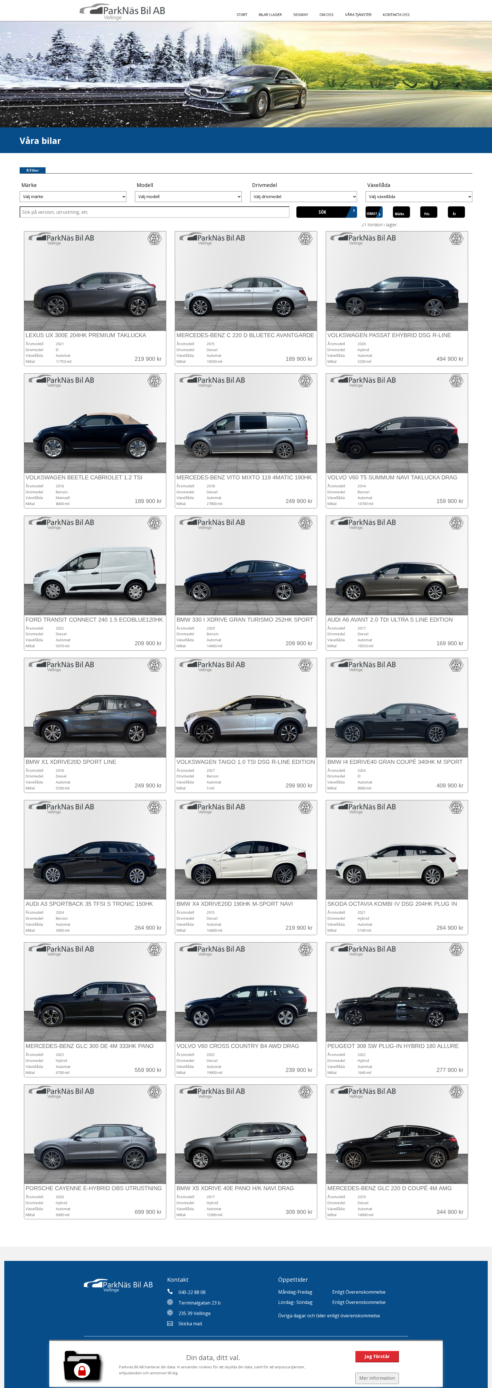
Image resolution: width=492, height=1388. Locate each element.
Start (242, 14)
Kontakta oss (396, 14)
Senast (371, 213)
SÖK (322, 212)
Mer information (377, 1378)
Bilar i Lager (270, 14)
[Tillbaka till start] (122, 11)
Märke (399, 213)
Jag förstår (377, 1356)
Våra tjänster (358, 14)
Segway (300, 14)
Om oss (326, 14)
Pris (426, 213)
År (454, 213)
